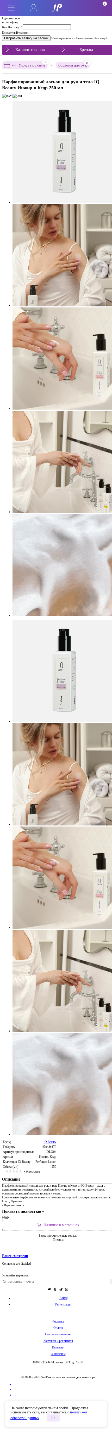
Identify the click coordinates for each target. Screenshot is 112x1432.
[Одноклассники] (55, 1289)
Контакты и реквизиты (58, 1341)
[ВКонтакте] (49, 1289)
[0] (78, 8)
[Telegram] (61, 1289)
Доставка (58, 1321)
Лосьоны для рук (73, 64)
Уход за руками (32, 64)
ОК (53, 1418)
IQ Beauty (49, 1142)
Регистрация (63, 1304)
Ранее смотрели (15, 1256)
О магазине (58, 1354)
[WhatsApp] (66, 1289)
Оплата (58, 1328)
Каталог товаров (30, 49)
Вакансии (58, 1347)
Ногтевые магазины (58, 1334)
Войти (63, 1298)
